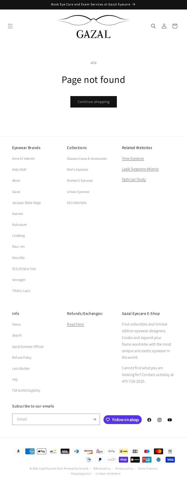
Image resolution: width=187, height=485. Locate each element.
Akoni (16, 180)
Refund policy (102, 468)
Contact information (108, 473)
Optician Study (134, 179)
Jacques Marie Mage (26, 202)
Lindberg (18, 235)
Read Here (75, 324)
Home (16, 324)
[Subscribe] (94, 419)
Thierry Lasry (21, 290)
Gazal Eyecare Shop (51, 468)
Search (17, 335)
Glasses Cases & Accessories (87, 158)
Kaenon (17, 213)
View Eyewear (133, 158)
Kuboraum (19, 224)
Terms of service (147, 468)
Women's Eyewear (80, 180)
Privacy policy (124, 468)
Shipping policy (81, 473)
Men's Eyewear (77, 169)
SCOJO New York (24, 269)
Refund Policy (22, 357)
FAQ (15, 379)
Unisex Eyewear (78, 191)
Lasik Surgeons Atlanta (140, 169)
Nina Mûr (18, 258)
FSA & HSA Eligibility (26, 390)
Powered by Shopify (76, 468)
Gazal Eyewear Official (27, 346)
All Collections (76, 202)
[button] (10, 26)
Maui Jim (18, 246)
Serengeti (19, 279)
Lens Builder (21, 368)
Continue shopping (94, 101)
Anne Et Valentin (23, 158)
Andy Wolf (19, 169)
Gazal (16, 191)
